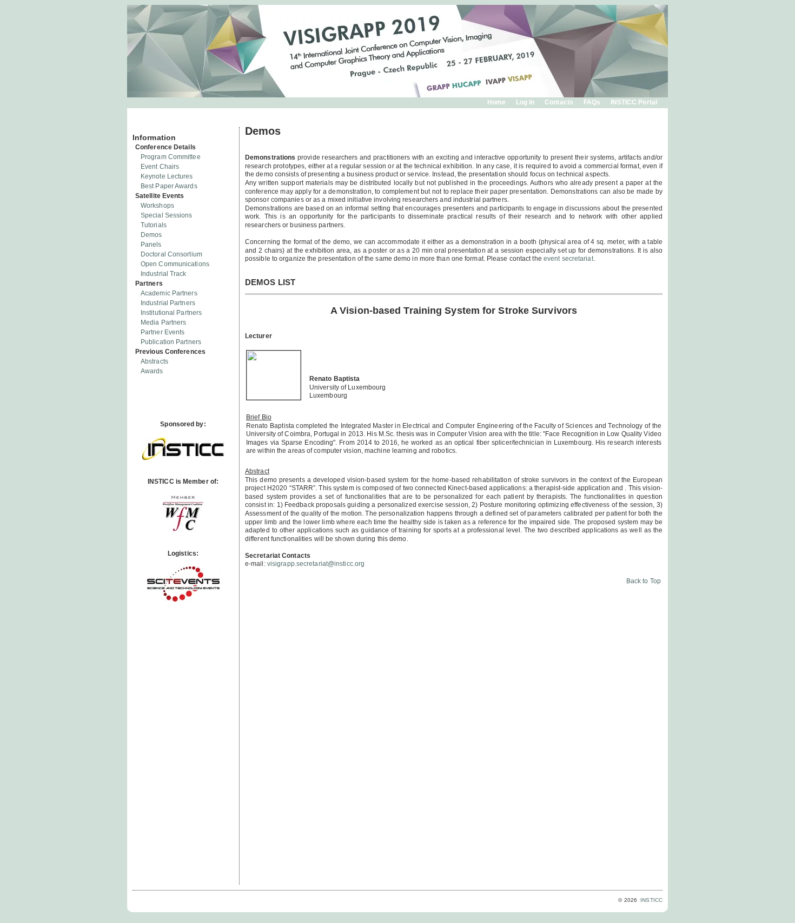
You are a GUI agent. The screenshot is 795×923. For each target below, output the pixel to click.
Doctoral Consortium (171, 254)
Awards (152, 371)
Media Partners (163, 322)
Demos (151, 235)
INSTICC (651, 900)
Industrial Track (164, 274)
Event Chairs (160, 166)
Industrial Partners (168, 303)
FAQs (592, 102)
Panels (151, 244)
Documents (144, 123)
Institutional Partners (171, 313)
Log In (525, 102)
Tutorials (154, 225)
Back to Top (643, 581)
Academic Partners (169, 293)
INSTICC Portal (634, 102)
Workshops (157, 205)
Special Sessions (167, 215)
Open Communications (175, 264)
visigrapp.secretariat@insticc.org (316, 564)
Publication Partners (171, 342)
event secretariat (568, 258)
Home (496, 102)
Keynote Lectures (167, 176)
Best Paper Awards (169, 186)
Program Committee (171, 157)
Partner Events (162, 332)
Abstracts (154, 361)
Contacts (559, 102)
